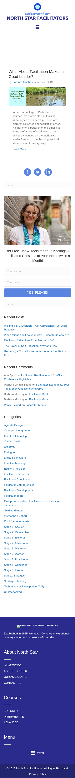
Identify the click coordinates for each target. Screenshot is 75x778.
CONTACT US (12, 682)
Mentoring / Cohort (15, 515)
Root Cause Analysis (16, 521)
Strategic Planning (15, 581)
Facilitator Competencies (19, 484)
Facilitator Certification (17, 479)
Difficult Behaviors (15, 457)
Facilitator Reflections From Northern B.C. (29, 340)
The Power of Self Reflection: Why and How (30, 345)
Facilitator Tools (13, 495)
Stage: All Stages (14, 575)
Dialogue (9, 452)
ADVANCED (11, 722)
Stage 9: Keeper (14, 570)
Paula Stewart (12, 404)
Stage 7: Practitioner (16, 559)
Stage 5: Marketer (15, 548)
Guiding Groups (13, 510)
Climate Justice (13, 441)
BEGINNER (11, 710)
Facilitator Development (18, 490)
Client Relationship (15, 436)
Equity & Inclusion (15, 468)
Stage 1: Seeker (14, 526)
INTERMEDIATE (14, 716)
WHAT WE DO (12, 665)
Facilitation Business (16, 474)
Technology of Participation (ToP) (24, 586)
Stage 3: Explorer (14, 537)
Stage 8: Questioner (16, 564)
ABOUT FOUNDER (15, 671)
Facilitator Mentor (39, 394)
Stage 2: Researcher (16, 532)
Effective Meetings (15, 463)
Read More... (20, 149)
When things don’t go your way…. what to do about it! (36, 334)
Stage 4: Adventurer (16, 543)
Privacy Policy (37, 774)
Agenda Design (13, 425)
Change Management (17, 430)
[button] (37, 292)
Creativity (9, 446)
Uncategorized (13, 591)
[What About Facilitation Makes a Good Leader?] (37, 96)
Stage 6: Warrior (14, 553)
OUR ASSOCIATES (15, 676)
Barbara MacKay (22, 81)
